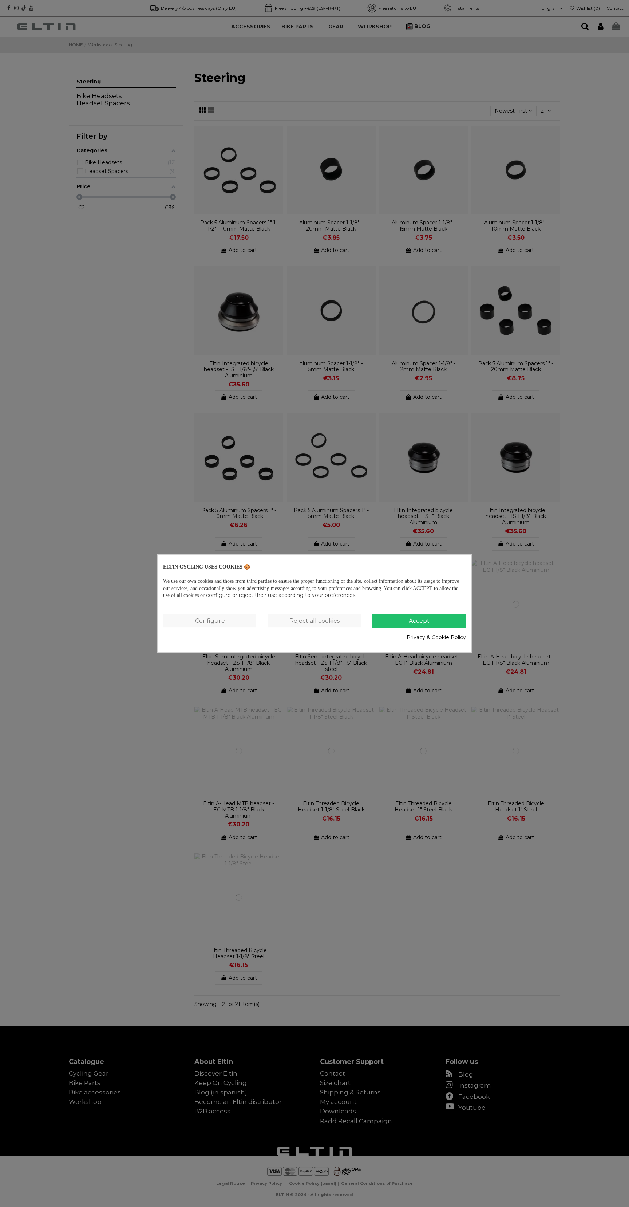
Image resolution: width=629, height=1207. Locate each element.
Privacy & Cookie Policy (436, 637)
